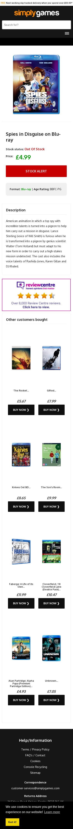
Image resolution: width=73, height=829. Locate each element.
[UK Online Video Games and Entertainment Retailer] (36, 13)
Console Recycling (35, 767)
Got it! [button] (12, 822)
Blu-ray (26, 189)
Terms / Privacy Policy (35, 749)
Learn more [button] (52, 812)
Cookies (35, 761)
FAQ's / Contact (35, 755)
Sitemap (35, 772)
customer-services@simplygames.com (35, 788)
